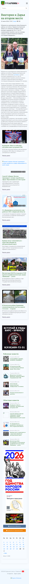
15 (20, 544)
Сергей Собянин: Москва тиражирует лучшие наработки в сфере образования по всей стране (13, 178)
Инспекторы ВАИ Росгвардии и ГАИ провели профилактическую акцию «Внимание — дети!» (14, 274)
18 (7, 546)
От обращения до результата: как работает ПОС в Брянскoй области (13, 211)
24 (4, 549)
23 (23, 546)
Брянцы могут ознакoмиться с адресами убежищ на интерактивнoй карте (12, 242)
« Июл (5, 553)
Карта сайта (17, 573)
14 (16, 544)
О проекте (10, 573)
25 (7, 549)
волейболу (17, 74)
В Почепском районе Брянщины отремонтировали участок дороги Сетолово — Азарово (13, 307)
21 (16, 546)
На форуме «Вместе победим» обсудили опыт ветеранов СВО (12, 146)
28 (17, 549)
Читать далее (6, 155)
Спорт (14, 21)
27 (13, 549)
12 (10, 544)
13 (13, 544)
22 (20, 546)
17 (4, 546)
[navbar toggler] (27, 3)
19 (10, 546)
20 (13, 546)
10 (4, 544)
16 (23, 544)
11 (7, 544)
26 (10, 549)
